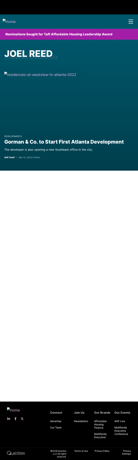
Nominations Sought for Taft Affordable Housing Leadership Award (58, 34)
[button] (130, 21)
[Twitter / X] (23, 418)
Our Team (56, 427)
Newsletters (81, 421)
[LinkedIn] (9, 418)
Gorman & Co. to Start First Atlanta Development (64, 142)
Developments (13, 136)
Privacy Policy (102, 451)
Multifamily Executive (100, 435)
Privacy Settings (126, 452)
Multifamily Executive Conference (121, 430)
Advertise (55, 421)
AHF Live (119, 421)
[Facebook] (16, 418)
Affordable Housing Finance (100, 424)
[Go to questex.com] (16, 452)
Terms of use (81, 451)
